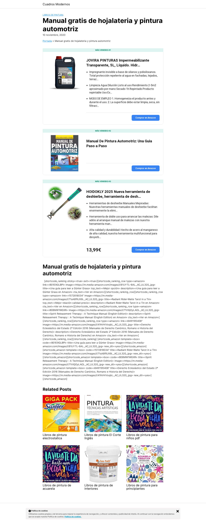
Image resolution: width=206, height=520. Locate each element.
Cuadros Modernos (56, 4)
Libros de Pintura (53, 15)
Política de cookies (73, 516)
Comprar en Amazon (145, 118)
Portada (47, 40)
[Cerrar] (177, 511)
